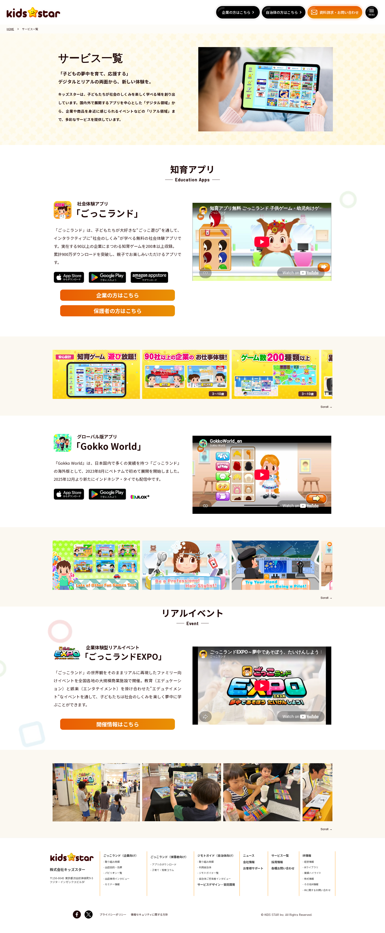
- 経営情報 (308, 861)
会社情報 (249, 862)
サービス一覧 (280, 856)
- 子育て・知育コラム (162, 870)
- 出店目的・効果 (112, 867)
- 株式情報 (308, 878)
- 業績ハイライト (312, 873)
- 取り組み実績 (111, 861)
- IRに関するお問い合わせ (317, 890)
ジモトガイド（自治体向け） (216, 856)
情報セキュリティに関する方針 (149, 914)
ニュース (248, 856)
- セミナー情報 (111, 884)
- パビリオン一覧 (112, 873)
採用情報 (277, 862)
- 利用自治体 (204, 867)
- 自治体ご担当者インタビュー (214, 878)
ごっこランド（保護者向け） (169, 857)
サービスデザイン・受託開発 (216, 885)
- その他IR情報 (310, 884)
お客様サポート (253, 868)
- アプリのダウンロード (163, 864)
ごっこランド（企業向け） (120, 856)
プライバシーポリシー (113, 914)
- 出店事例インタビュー (116, 878)
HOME (10, 29)
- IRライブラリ (310, 867)
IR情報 (307, 856)
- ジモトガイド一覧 (208, 873)
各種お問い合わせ (283, 868)
